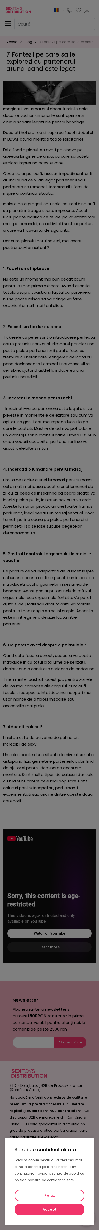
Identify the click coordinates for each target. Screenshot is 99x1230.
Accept (49, 1209)
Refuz (49, 1195)
